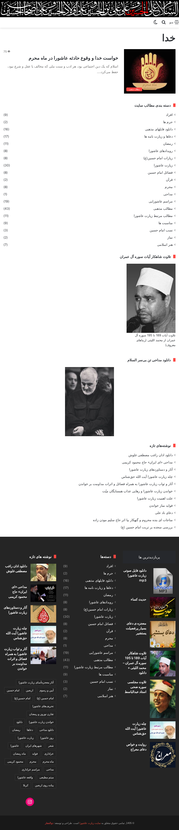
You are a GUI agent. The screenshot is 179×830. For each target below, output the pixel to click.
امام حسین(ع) (22, 698)
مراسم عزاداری (31, 769)
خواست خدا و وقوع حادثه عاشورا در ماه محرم (73, 58)
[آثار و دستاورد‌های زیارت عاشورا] (43, 614)
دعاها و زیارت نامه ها (158, 136)
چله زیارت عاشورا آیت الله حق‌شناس (147, 477)
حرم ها (168, 122)
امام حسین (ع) (45, 698)
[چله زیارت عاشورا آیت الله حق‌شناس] (163, 730)
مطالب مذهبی (163, 208)
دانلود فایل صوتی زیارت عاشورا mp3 (134, 575)
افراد (169, 115)
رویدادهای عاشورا (161, 151)
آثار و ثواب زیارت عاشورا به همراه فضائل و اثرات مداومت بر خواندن (126, 484)
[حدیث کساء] (163, 607)
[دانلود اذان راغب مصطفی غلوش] (43, 572)
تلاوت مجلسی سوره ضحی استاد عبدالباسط (135, 687)
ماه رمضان (19, 753)
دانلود (19, 722)
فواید (35, 753)
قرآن (169, 180)
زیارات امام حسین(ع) (158, 158)
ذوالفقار (49, 823)
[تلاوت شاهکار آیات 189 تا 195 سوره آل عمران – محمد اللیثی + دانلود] (163, 663)
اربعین (29, 690)
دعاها (30, 730)
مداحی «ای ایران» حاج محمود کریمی (147, 462)
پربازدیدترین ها (149, 557)
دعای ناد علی (164, 513)
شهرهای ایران (33, 745)
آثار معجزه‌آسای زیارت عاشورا (36, 682)
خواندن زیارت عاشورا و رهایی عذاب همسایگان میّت (137, 491)
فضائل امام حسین (160, 172)
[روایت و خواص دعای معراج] (163, 755)
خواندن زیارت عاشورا (41, 722)
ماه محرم (48, 761)
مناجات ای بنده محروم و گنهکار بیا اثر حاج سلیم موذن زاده (133, 520)
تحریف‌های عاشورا (43, 706)
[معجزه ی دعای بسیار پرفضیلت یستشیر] (163, 634)
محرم (169, 187)
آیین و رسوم (47, 690)
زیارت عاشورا (163, 165)
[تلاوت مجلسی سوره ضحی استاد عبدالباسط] (163, 699)
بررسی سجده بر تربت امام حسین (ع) (147, 527)
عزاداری (49, 753)
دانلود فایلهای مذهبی (159, 129)
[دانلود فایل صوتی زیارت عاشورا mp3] (163, 581)
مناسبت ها (165, 223)
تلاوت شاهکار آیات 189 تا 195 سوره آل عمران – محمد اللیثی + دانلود (134, 663)
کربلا (25, 785)
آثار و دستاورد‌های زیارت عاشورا (151, 469)
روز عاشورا (47, 737)
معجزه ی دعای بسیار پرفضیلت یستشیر (136, 628)
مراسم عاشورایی (161, 201)
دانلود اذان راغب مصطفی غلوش (150, 455)
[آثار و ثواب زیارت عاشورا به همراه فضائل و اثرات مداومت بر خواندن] (43, 655)
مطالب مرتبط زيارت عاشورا (153, 216)
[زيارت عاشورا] (89, 8)
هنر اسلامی (165, 244)
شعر (51, 745)
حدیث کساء (138, 599)
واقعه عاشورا (25, 777)
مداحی (168, 194)
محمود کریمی (15, 761)
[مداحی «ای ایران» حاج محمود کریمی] (43, 593)
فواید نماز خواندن (161, 505)
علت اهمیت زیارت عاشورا (155, 498)
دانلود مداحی (46, 730)
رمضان (168, 143)
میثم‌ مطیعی (46, 777)
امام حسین (13, 690)
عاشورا (14, 745)
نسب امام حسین (161, 230)
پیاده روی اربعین (44, 785)
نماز (170, 237)
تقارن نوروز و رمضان (41, 714)
